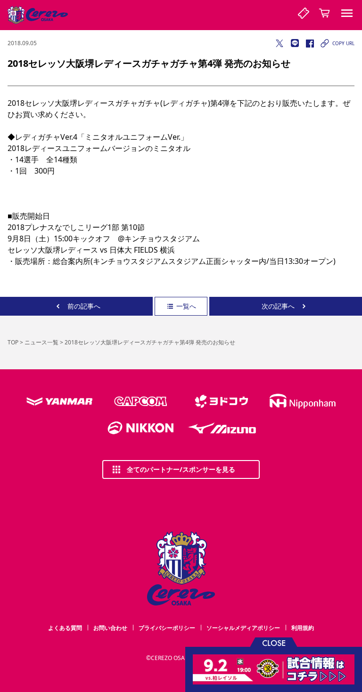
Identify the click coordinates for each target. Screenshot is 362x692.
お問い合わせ (110, 628)
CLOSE (274, 642)
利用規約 (302, 628)
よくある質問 (65, 628)
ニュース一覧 (41, 342)
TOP (13, 342)
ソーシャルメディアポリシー (243, 628)
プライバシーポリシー (167, 628)
